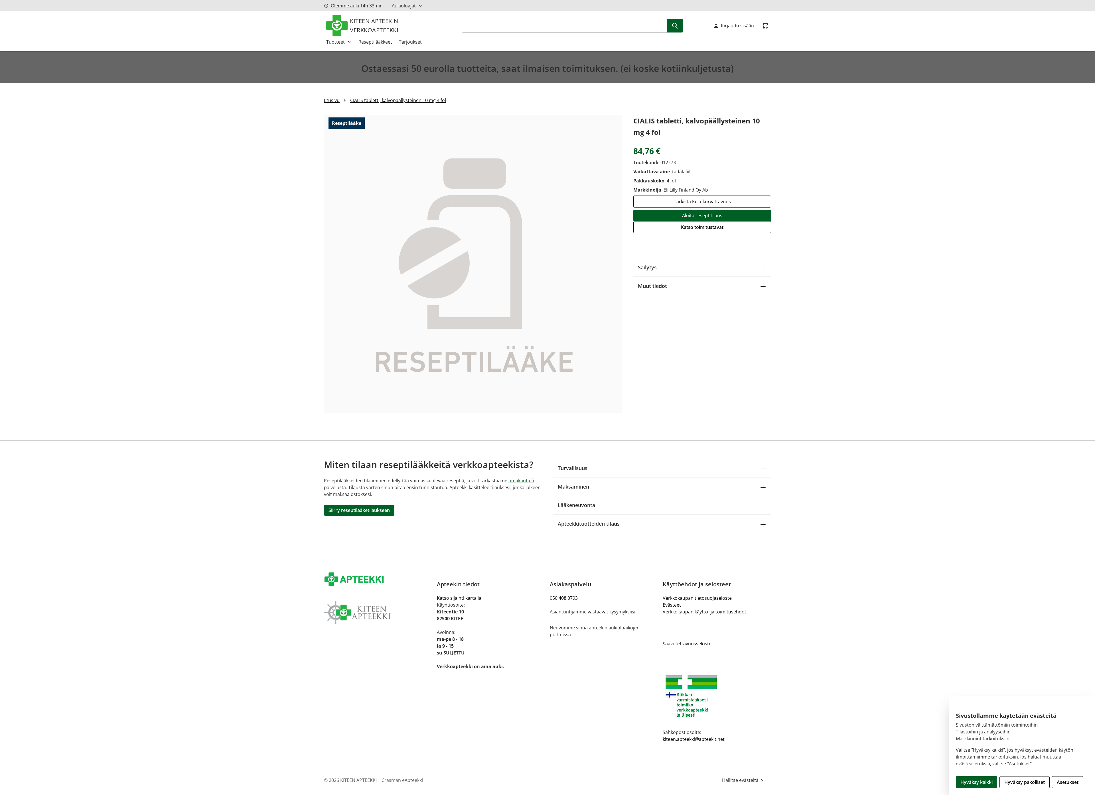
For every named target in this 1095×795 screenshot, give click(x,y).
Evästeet (672, 605)
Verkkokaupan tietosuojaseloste (697, 598)
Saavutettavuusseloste (687, 644)
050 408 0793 (564, 598)
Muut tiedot (652, 285)
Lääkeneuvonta (576, 505)
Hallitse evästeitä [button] (741, 780)
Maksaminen (573, 486)
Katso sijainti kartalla (459, 598)
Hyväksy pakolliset (1024, 782)
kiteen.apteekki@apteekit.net (694, 739)
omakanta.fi (521, 480)
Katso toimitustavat (702, 227)
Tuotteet (335, 42)
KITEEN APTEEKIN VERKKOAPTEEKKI (374, 25)
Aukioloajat (404, 6)
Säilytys (647, 267)
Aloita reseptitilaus (702, 215)
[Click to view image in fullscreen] (473, 264)
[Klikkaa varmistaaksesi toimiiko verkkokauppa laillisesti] (717, 696)
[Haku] (675, 25)
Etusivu (332, 100)
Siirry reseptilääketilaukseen (359, 510)
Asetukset (1067, 782)
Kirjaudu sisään (737, 26)
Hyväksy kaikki (976, 782)
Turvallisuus (572, 468)
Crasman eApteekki (402, 780)
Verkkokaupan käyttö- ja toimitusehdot (704, 612)
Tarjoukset (410, 42)
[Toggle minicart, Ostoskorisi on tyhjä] (765, 25)
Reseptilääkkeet (375, 42)
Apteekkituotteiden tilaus (589, 523)
